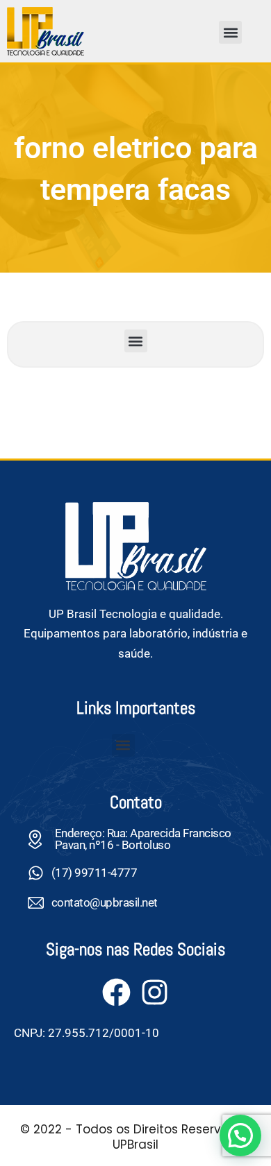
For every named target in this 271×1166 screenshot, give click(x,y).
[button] (230, 32)
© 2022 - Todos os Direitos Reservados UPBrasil (136, 1137)
